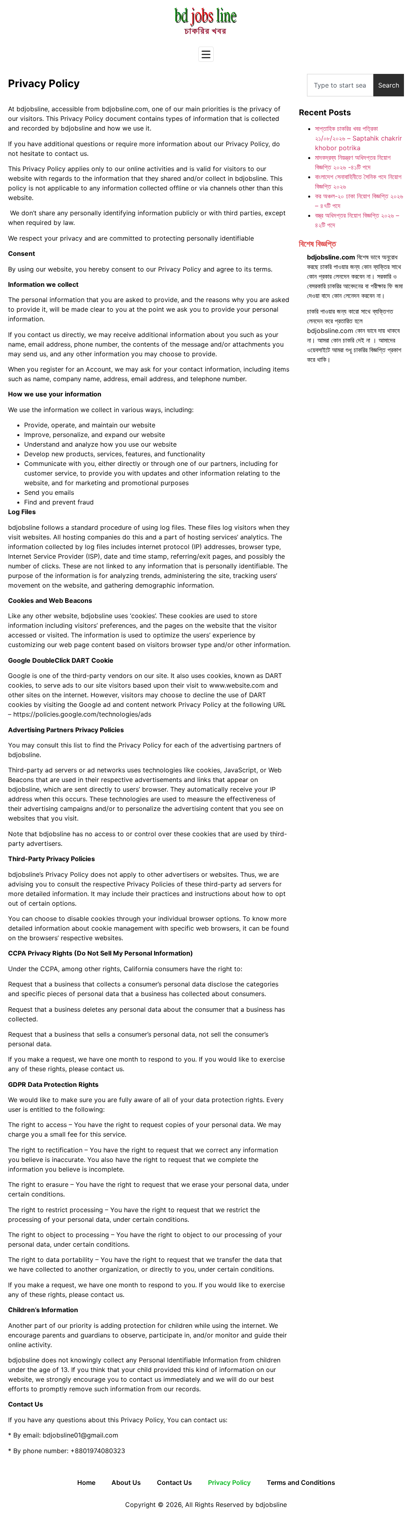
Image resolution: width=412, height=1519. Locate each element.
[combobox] (340, 85)
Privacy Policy (229, 1482)
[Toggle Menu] (206, 54)
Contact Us (174, 1482)
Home (86, 1482)
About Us (126, 1482)
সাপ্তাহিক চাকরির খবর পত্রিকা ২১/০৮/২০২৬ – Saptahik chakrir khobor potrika (358, 138)
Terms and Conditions (301, 1482)
